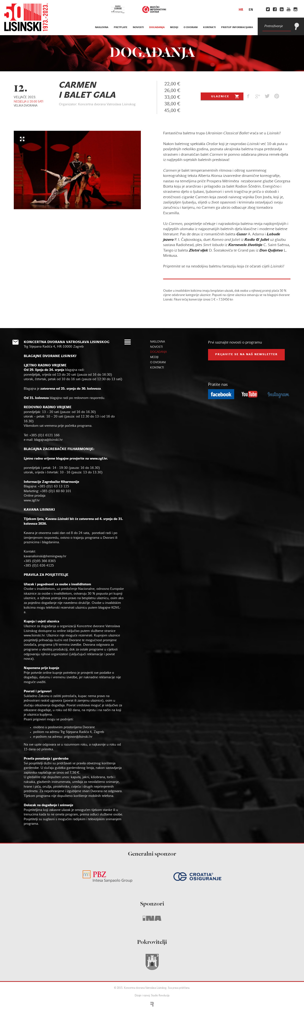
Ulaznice (220, 96)
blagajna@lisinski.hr (48, 439)
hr (241, 10)
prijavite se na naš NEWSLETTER (246, 354)
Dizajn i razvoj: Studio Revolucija (152, 996)
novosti (138, 27)
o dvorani (191, 27)
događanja (157, 27)
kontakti (209, 27)
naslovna (101, 27)
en (251, 10)
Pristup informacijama (237, 27)
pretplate (120, 27)
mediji (174, 27)
